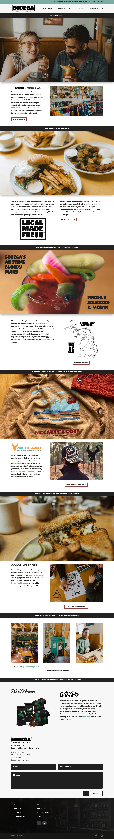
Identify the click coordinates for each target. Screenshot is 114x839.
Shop (81, 8)
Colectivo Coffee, (77, 703)
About (71, 8)
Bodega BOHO (60, 8)
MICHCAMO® (16, 108)
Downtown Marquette (19, 583)
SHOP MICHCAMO (19, 119)
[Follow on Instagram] (44, 823)
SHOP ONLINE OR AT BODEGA (76, 484)
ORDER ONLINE (19, 809)
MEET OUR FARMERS (81, 362)
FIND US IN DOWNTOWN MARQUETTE (57, 671)
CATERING (17, 812)
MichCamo (86, 716)
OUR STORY (41, 809)
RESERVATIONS (19, 816)
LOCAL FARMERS (43, 812)
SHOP (39, 816)
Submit (97, 793)
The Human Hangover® (27, 471)
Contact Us (92, 8)
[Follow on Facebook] (39, 823)
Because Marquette (36, 575)
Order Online (47, 8)
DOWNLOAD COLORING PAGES (76, 606)
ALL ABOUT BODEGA (68, 219)
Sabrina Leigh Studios (33, 667)
